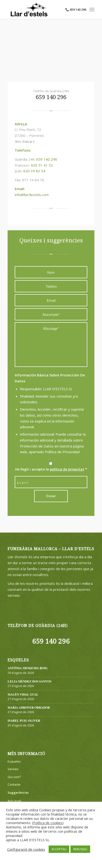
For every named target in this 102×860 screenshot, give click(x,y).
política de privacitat (67, 469)
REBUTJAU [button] (80, 849)
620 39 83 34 (34, 170)
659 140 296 (51, 97)
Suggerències (18, 792)
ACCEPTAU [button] (58, 849)
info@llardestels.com (32, 194)
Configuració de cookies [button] (26, 849)
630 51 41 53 (42, 165)
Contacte (14, 784)
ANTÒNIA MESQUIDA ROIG (28, 668)
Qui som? (14, 777)
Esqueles (14, 761)
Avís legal (14, 801)
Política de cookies (47, 823)
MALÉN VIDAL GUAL (23, 694)
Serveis (13, 769)
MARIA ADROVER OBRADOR (29, 707)
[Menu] (91, 9)
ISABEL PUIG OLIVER (24, 720)
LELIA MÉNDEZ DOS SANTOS (29, 681)
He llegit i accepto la (51, 469)
